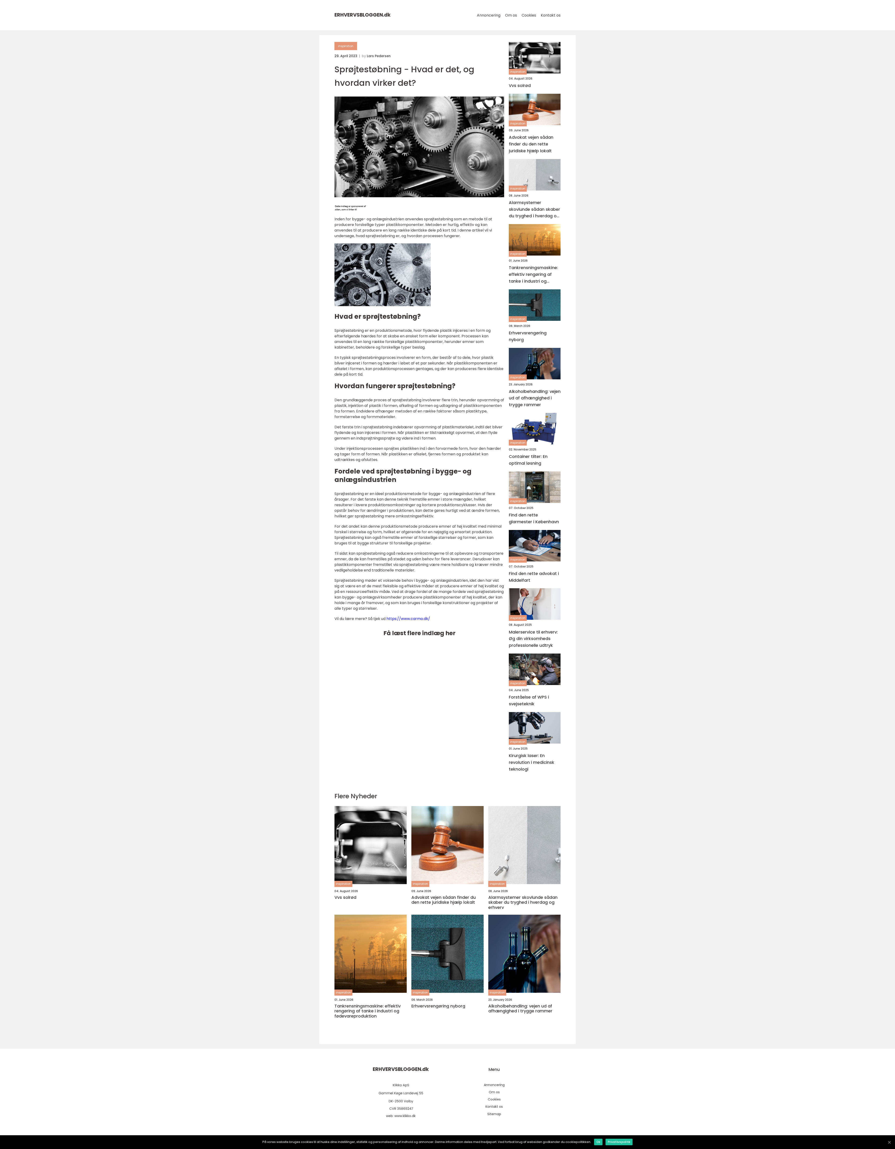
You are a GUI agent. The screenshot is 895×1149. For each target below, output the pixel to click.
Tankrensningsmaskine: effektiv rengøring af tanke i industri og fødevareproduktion (533, 274)
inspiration (345, 46)
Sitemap (494, 1114)
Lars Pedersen (379, 56)
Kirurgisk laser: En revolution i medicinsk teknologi (531, 762)
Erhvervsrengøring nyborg (528, 336)
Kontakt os (551, 15)
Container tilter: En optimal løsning (528, 459)
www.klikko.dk (405, 1116)
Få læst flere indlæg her (419, 633)
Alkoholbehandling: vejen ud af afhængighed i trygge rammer (535, 398)
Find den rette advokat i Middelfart (534, 577)
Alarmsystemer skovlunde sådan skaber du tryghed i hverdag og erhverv (534, 209)
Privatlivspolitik (619, 1142)
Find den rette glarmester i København (534, 518)
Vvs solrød (520, 85)
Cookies (529, 15)
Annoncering (488, 15)
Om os (511, 15)
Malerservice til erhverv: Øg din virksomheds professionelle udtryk (533, 638)
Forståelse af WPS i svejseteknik (529, 700)
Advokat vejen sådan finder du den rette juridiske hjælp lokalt (531, 144)
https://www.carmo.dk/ (408, 618)
